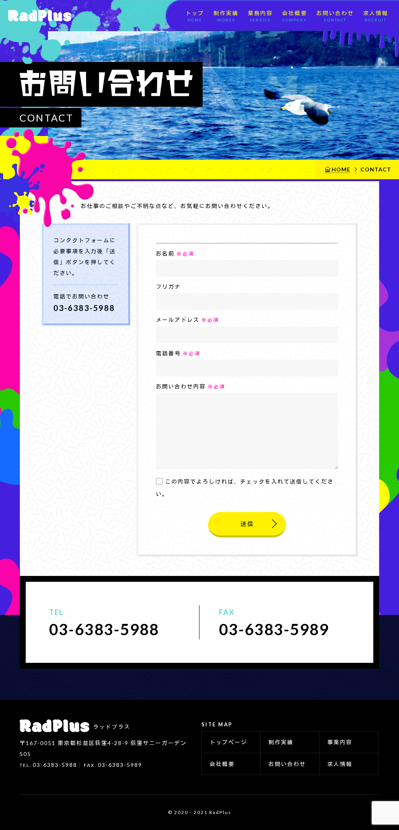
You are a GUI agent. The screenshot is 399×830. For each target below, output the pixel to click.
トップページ (228, 742)
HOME (341, 169)
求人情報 (375, 16)
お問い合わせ (335, 16)
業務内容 (260, 16)
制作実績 (226, 16)
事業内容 (339, 742)
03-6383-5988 (84, 308)
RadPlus (37, 15)
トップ (194, 16)
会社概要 (294, 16)
